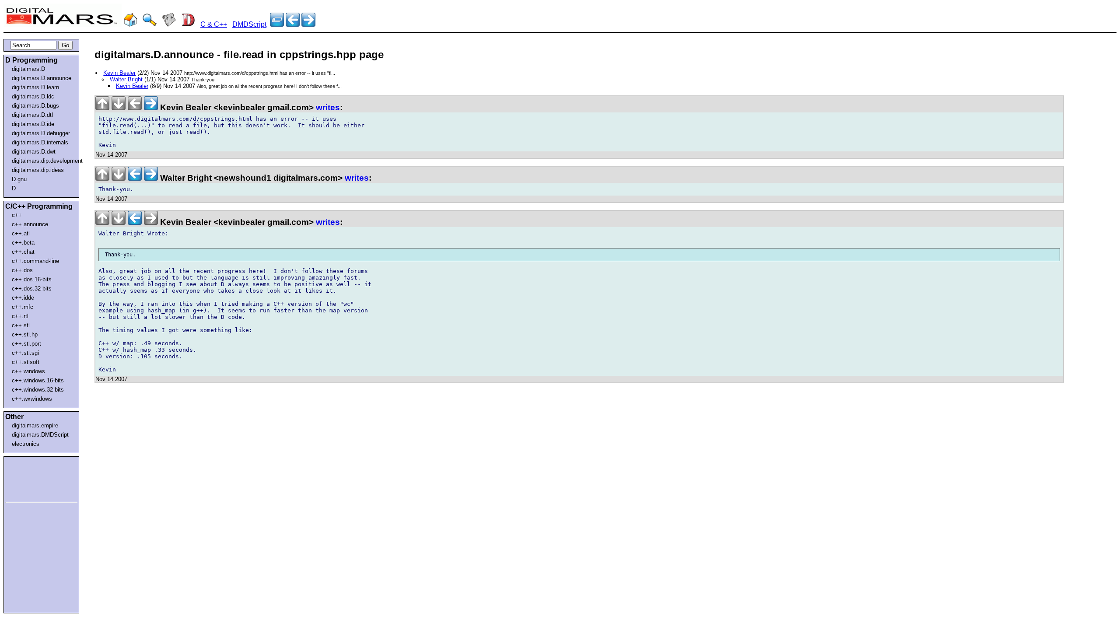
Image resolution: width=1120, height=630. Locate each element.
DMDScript (249, 24)
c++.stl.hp (25, 334)
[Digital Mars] (130, 24)
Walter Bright (126, 79)
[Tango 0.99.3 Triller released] (293, 24)
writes (328, 107)
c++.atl (21, 233)
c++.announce (30, 224)
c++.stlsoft (25, 362)
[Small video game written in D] (308, 24)
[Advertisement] (31, 477)
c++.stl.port (26, 343)
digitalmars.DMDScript (40, 434)
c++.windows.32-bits (38, 389)
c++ (17, 215)
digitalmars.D (28, 69)
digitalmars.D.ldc (33, 96)
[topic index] (277, 24)
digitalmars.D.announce (41, 78)
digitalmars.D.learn (35, 87)
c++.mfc (22, 307)
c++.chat (23, 251)
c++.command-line (35, 261)
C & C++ (213, 24)
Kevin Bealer (119, 73)
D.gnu (19, 179)
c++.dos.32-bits (32, 288)
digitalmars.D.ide (33, 124)
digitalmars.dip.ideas (38, 170)
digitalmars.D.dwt (34, 151)
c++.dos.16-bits (32, 279)
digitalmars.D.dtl (32, 115)
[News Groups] (169, 24)
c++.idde (23, 297)
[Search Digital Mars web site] (150, 24)
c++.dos (22, 270)
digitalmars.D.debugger (41, 133)
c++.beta (23, 242)
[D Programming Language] (188, 24)
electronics (25, 444)
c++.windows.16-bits (38, 380)
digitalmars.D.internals (40, 142)
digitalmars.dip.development (43, 161)
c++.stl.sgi (25, 353)
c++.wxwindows (32, 399)
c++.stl (21, 325)
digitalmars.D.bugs (35, 105)
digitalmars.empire (35, 425)
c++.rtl (20, 316)
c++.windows (28, 371)
